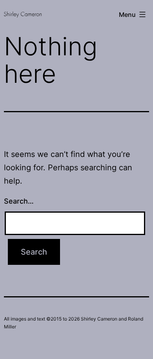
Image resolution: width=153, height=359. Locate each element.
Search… (19, 201)
